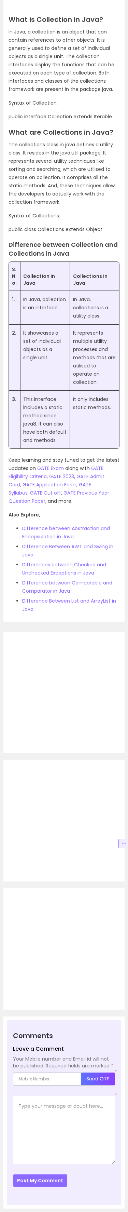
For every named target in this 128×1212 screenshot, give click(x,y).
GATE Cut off (45, 492)
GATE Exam (50, 468)
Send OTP (98, 1078)
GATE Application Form (49, 484)
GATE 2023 (61, 476)
